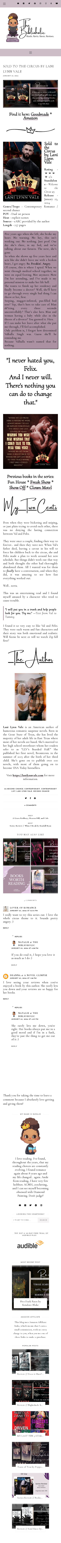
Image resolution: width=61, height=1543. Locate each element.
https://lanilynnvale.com (28, 775)
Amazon (30, 118)
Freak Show (40, 482)
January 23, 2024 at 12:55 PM (24, 911)
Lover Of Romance (23, 907)
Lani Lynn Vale (24, 791)
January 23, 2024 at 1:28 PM (23, 978)
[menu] (4, 3)
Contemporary (32, 789)
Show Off (17, 487)
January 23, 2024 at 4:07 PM (24, 1019)
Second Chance (41, 791)
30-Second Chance (13, 789)
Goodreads (40, 114)
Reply (6, 928)
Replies (18, 937)
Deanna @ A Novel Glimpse (28, 975)
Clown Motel (41, 487)
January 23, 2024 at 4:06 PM (24, 948)
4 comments (30, 805)
